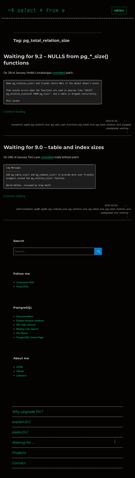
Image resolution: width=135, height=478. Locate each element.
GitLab (20, 371)
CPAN (19, 367)
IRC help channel (26, 325)
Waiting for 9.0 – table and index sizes (54, 147)
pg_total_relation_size (108, 124)
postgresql (112, 128)
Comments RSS (25, 282)
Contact (18, 463)
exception (17, 124)
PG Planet (22, 333)
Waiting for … (23, 442)
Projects (19, 453)
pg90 (44, 209)
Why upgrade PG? (27, 412)
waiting (124, 128)
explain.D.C (21, 422)
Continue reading (14, 111)
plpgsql (126, 124)
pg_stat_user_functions (64, 124)
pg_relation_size (40, 124)
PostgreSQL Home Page (30, 337)
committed (58, 72)
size (116, 212)
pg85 (37, 209)
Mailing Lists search (27, 329)
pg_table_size (87, 124)
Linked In (21, 375)
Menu (119, 10)
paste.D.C (20, 432)
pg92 (27, 124)
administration (24, 209)
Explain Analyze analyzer (30, 320)
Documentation (24, 316)
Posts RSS (22, 286)
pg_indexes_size (57, 209)
